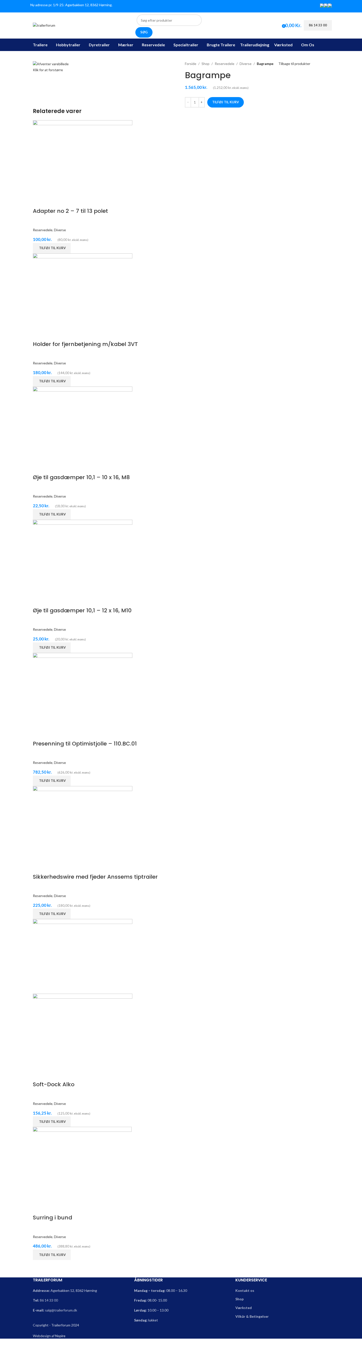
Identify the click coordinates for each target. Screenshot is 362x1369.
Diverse (246, 63)
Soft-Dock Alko (53, 1084)
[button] (52, 248)
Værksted (243, 1308)
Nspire (60, 1336)
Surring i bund (52, 1217)
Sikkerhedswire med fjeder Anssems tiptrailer (95, 877)
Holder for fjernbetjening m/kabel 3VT (85, 344)
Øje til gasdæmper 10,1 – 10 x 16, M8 (81, 477)
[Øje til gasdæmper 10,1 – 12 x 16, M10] (82, 556)
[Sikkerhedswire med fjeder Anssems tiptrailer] (82, 823)
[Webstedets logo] (44, 25)
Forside (190, 63)
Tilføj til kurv (225, 102)
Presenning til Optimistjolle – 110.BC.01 (85, 743)
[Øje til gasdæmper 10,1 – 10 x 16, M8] (82, 423)
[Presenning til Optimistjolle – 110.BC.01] (82, 689)
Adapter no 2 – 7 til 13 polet (70, 211)
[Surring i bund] (82, 1164)
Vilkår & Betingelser (252, 1316)
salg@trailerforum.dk (61, 1310)
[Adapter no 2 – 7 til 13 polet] (82, 157)
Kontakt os (244, 1290)
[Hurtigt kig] (39, 201)
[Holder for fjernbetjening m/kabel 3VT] (82, 290)
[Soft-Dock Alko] (82, 956)
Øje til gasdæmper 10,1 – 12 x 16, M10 (82, 610)
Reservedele (224, 63)
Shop (205, 63)
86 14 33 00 (49, 1300)
